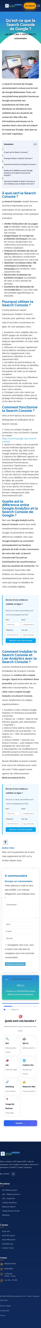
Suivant (20, 1123)
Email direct (9, 1269)
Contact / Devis (8, 1248)
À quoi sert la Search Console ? (16, 152)
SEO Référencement (9, 1190)
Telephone (9, 630)
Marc (11, 34)
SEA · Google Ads (8, 1198)
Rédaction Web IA (8, 1207)
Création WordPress (9, 1203)
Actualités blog (7, 1244)
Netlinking (6, 1215)
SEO (30, 34)
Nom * (8, 620)
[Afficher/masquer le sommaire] (35, 144)
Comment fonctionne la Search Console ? (20, 164)
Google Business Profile (10, 1211)
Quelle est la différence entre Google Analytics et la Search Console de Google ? (18, 172)
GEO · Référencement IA (11, 1194)
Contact (2, 1315)
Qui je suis (6, 1231)
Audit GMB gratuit (8, 1240)
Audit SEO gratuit (8, 1235)
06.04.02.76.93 (10, 1264)
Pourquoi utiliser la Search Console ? (18, 158)
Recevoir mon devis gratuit (20, 641)
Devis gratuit (30, 6)
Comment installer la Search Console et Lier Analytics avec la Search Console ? (19, 182)
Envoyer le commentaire (15, 964)
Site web (24, 630)
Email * (23, 620)
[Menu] (38, 5)
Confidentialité (4, 1311)
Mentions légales (5, 1306)
